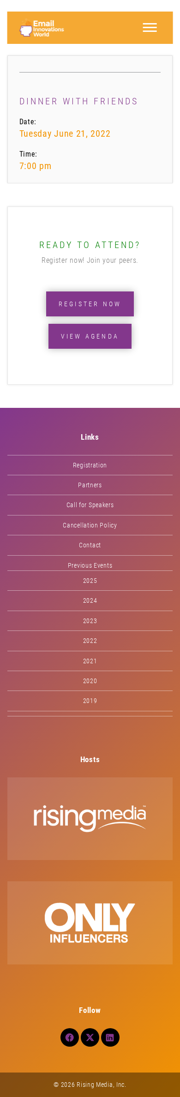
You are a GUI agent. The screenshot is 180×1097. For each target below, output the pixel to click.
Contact (90, 545)
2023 (90, 620)
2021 (90, 661)
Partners (90, 485)
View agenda (90, 336)
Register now (90, 304)
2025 (90, 580)
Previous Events (90, 565)
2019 (90, 700)
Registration (90, 465)
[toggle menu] (149, 27)
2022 (90, 640)
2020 (90, 681)
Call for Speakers (90, 505)
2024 (90, 600)
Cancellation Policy (90, 525)
